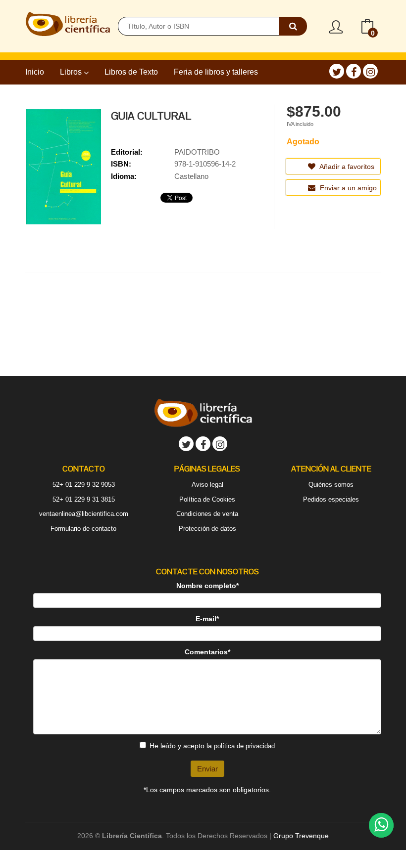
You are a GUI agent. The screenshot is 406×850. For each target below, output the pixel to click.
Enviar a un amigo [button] (347, 188)
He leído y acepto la (212, 746)
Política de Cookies (207, 499)
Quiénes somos (331, 484)
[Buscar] (293, 26)
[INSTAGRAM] (370, 71)
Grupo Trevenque (301, 836)
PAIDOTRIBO (197, 152)
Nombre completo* (207, 585)
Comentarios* (207, 651)
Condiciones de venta (207, 513)
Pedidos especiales (331, 499)
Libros (72, 72)
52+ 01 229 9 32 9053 (83, 484)
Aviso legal (207, 484)
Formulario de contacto (83, 528)
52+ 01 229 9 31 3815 (83, 499)
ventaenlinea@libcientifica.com (83, 513)
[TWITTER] (336, 71)
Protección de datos (207, 528)
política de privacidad (244, 746)
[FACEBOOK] (353, 71)
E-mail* (207, 618)
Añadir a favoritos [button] (346, 166)
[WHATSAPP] (381, 825)
